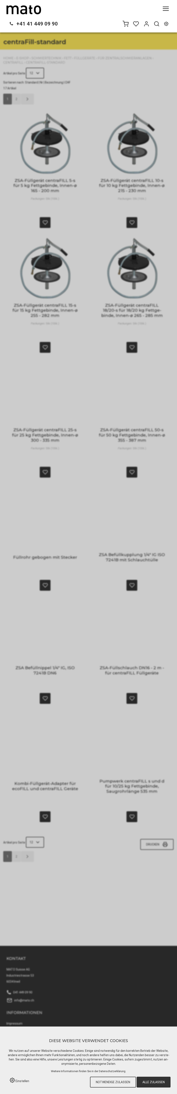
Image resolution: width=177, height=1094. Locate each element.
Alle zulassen (153, 1082)
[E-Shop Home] (23, 9)
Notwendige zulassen (113, 1082)
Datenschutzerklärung (112, 1071)
